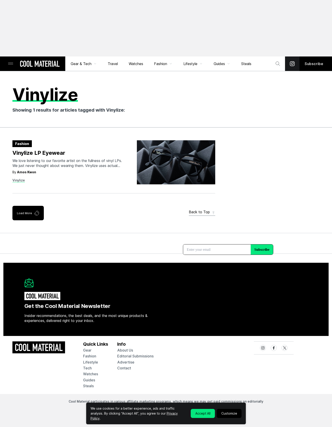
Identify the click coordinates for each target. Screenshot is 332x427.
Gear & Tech (81, 63)
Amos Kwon (26, 172)
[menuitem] (83, 63)
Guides (219, 63)
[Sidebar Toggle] (10, 64)
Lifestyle (190, 63)
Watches (136, 63)
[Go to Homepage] (40, 64)
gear (87, 350)
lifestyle (90, 362)
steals (246, 63)
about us (125, 350)
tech (87, 368)
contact (124, 368)
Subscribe (314, 63)
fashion (89, 356)
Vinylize (18, 180)
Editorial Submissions (135, 356)
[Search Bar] (278, 63)
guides (89, 380)
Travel (113, 63)
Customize (229, 413)
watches (90, 374)
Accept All (202, 413)
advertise (125, 362)
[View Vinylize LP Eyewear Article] (176, 162)
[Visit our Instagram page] (292, 63)
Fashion (160, 63)
